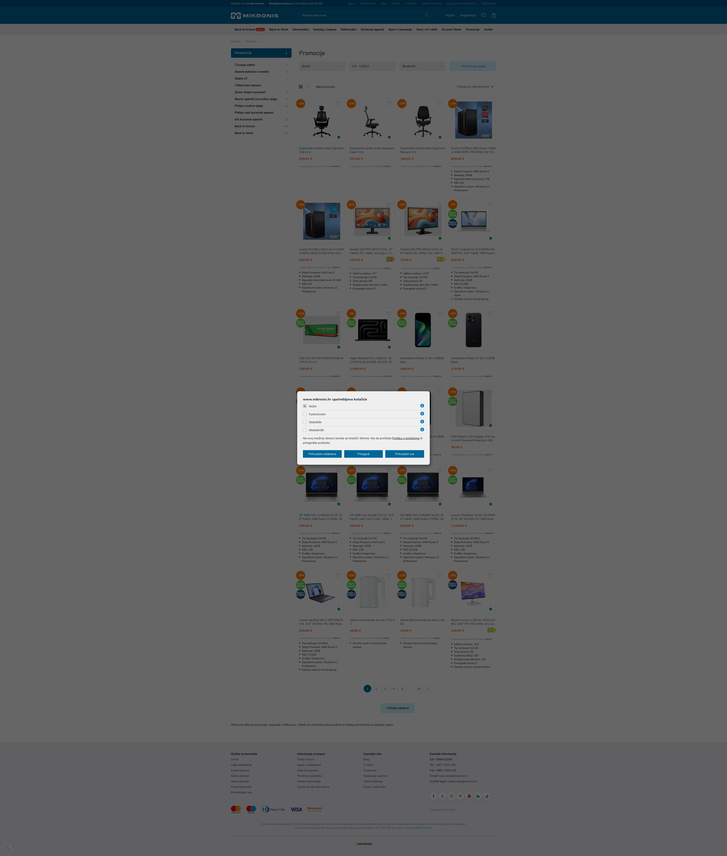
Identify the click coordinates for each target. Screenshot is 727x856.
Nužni (313, 406)
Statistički (315, 422)
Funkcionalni (317, 414)
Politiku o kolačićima (406, 438)
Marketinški (316, 430)
